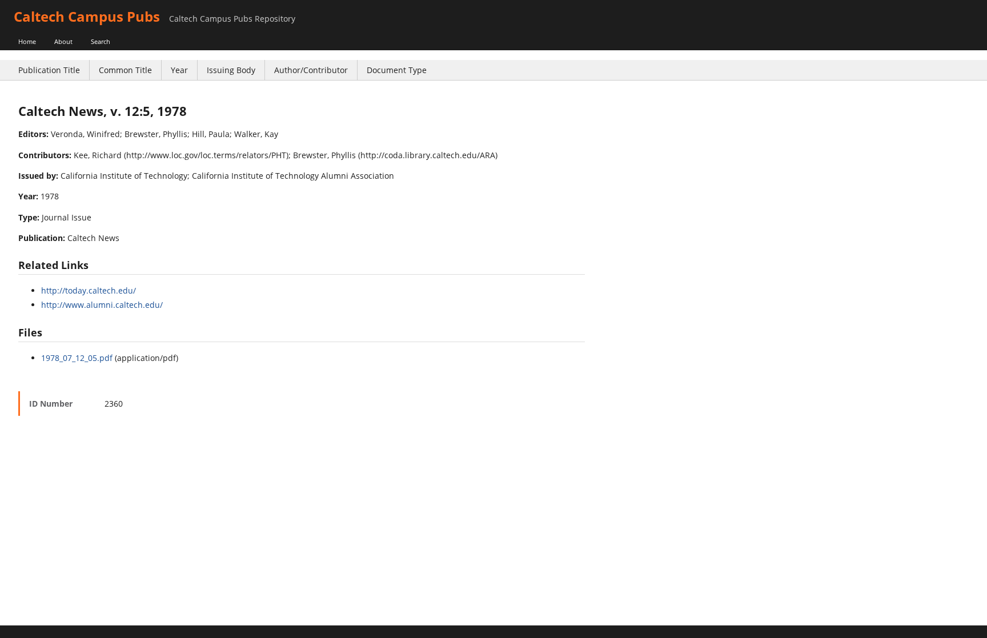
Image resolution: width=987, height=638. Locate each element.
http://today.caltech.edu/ (88, 290)
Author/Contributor (311, 70)
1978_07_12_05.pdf (77, 357)
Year (179, 70)
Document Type (397, 70)
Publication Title (49, 70)
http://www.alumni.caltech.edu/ (102, 304)
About (63, 41)
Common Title (125, 70)
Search (100, 41)
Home (27, 41)
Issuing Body (231, 70)
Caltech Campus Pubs (87, 16)
